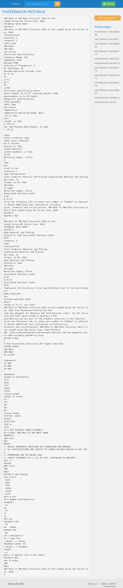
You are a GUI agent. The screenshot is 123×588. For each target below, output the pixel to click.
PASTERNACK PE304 (105, 102)
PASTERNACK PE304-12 (107, 63)
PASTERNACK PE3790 (106, 39)
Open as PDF (109, 18)
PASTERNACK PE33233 (106, 59)
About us (92, 584)
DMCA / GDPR (108, 584)
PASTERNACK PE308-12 (107, 97)
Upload (110, 4)
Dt (15, 4)
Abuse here (110, 586)
